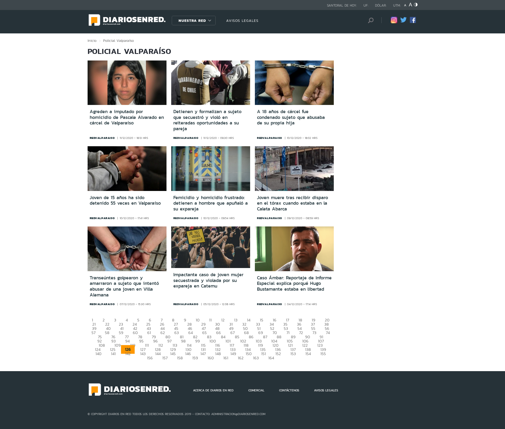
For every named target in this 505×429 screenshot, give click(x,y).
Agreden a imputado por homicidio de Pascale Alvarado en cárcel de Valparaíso (127, 117)
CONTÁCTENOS (289, 390)
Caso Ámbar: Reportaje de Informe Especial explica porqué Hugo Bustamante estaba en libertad (294, 283)
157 (165, 358)
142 (128, 353)
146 (188, 353)
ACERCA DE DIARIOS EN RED (213, 390)
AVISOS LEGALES (242, 20)
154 (308, 353)
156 (150, 358)
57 (93, 332)
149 (233, 353)
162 (241, 358)
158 (180, 358)
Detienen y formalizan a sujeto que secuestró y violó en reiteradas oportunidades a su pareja (207, 120)
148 (218, 353)
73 (314, 332)
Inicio (92, 40)
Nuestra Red (192, 20)
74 (328, 332)
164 (271, 358)
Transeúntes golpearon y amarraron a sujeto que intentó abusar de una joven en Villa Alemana (124, 286)
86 (251, 337)
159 (195, 358)
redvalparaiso (102, 138)
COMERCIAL (256, 390)
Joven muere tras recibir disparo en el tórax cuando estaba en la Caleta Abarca (292, 203)
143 (143, 353)
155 (323, 353)
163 (256, 358)
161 (225, 358)
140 (98, 353)
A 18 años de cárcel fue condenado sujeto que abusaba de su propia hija (291, 117)
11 (210, 320)
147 (203, 353)
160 (211, 358)
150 (249, 353)
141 (113, 353)
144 (158, 353)
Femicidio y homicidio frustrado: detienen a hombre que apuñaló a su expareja (210, 203)
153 (293, 353)
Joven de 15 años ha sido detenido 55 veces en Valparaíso (125, 200)
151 (263, 353)
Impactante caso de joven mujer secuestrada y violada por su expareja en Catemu (208, 280)
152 (278, 353)
